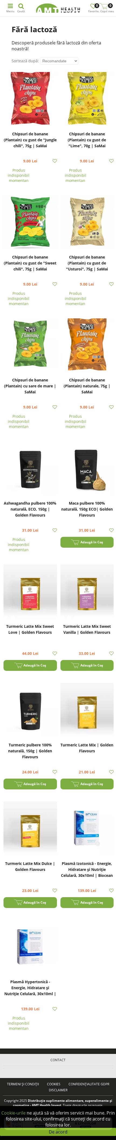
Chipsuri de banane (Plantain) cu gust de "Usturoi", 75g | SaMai (87, 263)
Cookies (53, 1084)
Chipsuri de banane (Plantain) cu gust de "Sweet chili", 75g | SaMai (30, 263)
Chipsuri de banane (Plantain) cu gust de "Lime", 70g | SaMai (87, 139)
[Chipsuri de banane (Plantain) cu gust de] (30, 99)
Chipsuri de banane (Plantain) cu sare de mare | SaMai (30, 385)
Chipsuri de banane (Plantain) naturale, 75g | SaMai (87, 385)
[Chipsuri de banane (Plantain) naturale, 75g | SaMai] (87, 345)
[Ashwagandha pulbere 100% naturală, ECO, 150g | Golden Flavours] (30, 468)
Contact (58, 1060)
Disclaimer (58, 1090)
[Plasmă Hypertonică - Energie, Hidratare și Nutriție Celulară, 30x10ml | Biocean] (30, 947)
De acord (58, 1132)
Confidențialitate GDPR (89, 1084)
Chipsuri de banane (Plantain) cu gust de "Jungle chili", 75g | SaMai (30, 139)
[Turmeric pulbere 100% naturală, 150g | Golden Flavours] (30, 710)
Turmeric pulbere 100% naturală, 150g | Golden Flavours (30, 750)
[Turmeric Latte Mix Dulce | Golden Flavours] (30, 829)
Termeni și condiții (23, 1084)
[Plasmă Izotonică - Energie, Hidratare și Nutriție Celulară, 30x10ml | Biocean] (87, 829)
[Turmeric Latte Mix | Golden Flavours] (87, 710)
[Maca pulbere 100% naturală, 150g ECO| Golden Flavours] (87, 468)
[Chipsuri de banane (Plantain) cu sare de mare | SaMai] (30, 345)
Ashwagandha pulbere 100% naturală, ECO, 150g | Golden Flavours (30, 509)
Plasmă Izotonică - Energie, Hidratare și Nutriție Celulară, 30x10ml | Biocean (87, 869)
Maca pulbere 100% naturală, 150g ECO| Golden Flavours (87, 509)
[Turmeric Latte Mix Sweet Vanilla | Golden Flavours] (87, 591)
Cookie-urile (13, 1113)
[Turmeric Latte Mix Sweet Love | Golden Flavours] (30, 591)
